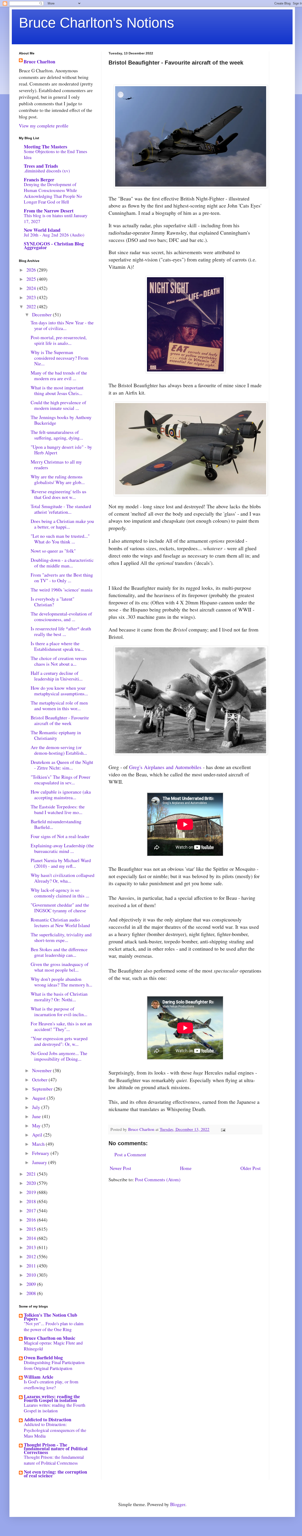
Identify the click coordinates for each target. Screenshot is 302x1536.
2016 (31, 1220)
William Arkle (38, 1376)
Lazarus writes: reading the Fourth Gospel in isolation (52, 1398)
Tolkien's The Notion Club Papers (50, 1317)
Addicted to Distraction (47, 1419)
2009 (31, 1284)
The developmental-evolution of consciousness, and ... (61, 617)
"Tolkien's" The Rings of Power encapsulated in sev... (60, 780)
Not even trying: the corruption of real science (55, 1473)
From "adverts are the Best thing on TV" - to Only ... (62, 578)
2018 (31, 1201)
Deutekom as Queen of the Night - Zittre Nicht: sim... (62, 765)
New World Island (42, 230)
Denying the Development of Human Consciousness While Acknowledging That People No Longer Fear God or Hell (53, 193)
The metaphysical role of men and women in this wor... (59, 706)
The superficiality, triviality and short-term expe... (61, 937)
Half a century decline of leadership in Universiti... (57, 676)
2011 (31, 1266)
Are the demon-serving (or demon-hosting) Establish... (59, 750)
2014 (31, 1238)
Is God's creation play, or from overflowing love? (51, 1384)
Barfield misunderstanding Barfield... (56, 824)
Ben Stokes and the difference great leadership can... (59, 952)
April (37, 1135)
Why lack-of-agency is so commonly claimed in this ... (60, 893)
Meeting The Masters (45, 146)
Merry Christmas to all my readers (56, 465)
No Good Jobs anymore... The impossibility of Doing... (59, 1056)
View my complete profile (43, 125)
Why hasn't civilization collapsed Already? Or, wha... (62, 878)
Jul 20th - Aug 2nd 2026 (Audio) (54, 235)
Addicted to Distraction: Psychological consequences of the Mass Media (55, 1430)
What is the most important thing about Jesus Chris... (57, 390)
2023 (31, 297)
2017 (31, 1210)
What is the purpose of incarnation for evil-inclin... (59, 1012)
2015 (31, 1229)
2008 (31, 1293)
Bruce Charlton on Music (49, 1338)
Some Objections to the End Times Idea (55, 154)
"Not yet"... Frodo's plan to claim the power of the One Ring (54, 1326)
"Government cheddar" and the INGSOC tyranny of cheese (60, 908)
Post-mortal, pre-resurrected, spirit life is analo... (59, 340)
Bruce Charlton (39, 61)
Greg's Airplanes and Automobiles (165, 767)
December (42, 314)
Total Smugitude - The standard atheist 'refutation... (61, 509)
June (37, 1116)
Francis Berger (39, 179)
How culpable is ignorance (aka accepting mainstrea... (61, 795)
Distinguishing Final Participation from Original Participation (54, 1365)
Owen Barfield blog (43, 1357)
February (41, 1153)
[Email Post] (222, 1129)
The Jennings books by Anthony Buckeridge (61, 420)
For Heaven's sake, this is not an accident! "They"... (61, 1026)
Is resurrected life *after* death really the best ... (61, 631)
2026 (31, 270)
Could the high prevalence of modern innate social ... (58, 405)
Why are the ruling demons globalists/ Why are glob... (58, 479)
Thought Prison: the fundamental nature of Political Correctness (54, 1460)
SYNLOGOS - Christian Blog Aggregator (54, 245)
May (37, 1125)
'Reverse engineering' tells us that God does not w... (58, 494)
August (39, 1098)
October (40, 1079)
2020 (31, 1183)
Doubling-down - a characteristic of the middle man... (62, 563)
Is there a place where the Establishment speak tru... (57, 646)
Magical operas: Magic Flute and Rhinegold (53, 1346)
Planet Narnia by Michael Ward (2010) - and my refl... (61, 863)
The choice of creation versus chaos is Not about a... (59, 661)
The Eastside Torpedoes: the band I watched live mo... (58, 809)
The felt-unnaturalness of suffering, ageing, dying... (57, 435)
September (43, 1089)
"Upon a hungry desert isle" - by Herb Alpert (61, 450)
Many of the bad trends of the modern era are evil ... (59, 376)
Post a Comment (130, 1154)
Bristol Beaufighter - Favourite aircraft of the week (60, 720)
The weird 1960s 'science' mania (61, 590)
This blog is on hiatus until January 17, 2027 (56, 218)
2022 (31, 306)
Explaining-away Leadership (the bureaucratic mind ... (62, 848)
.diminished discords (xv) (47, 171)
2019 (31, 1192)
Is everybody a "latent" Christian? (52, 602)
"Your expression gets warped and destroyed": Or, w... (59, 1041)
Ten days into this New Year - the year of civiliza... (62, 325)
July (36, 1107)
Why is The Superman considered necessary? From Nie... (59, 358)
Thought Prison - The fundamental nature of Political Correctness (56, 1448)
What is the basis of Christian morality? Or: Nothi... (59, 997)
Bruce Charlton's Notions (96, 23)
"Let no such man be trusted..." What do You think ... (60, 539)
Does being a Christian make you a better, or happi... (62, 524)
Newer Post (120, 1168)
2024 (31, 288)
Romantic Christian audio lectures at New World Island (60, 923)
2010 (31, 1275)
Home (186, 1168)
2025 (31, 279)
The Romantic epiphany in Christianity (56, 735)
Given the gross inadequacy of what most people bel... (59, 967)
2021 (31, 1174)
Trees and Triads (41, 166)
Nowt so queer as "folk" (53, 551)
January (40, 1162)
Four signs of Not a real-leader (60, 836)
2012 (31, 1256)
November (42, 1070)
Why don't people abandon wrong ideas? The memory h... (61, 982)
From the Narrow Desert (49, 210)
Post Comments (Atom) (157, 1179)
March (39, 1144)
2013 (31, 1247)
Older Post (250, 1168)
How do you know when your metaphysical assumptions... (59, 691)
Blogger (177, 1504)
